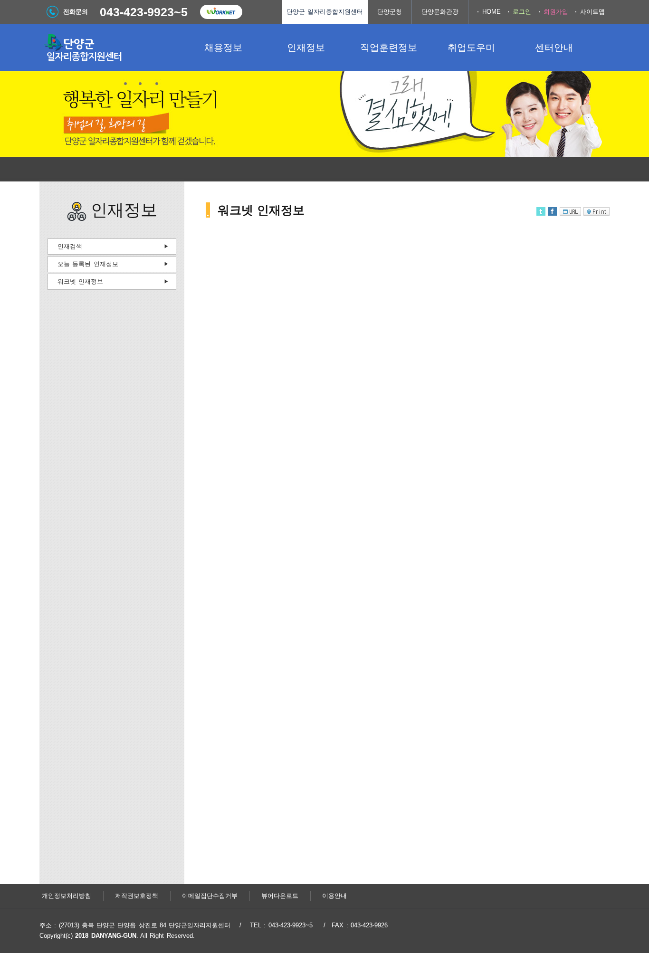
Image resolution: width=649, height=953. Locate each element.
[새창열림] (221, 12)
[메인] (110, 47)
